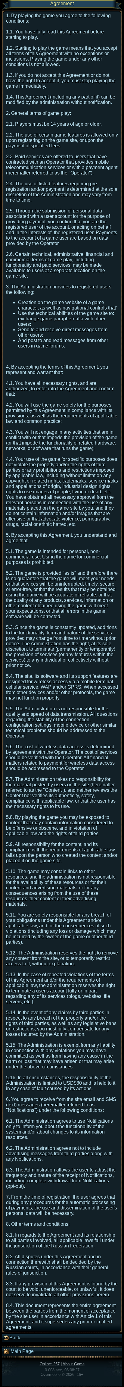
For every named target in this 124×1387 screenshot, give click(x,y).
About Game (74, 1364)
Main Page (21, 1351)
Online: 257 (50, 1364)
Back (14, 1337)
